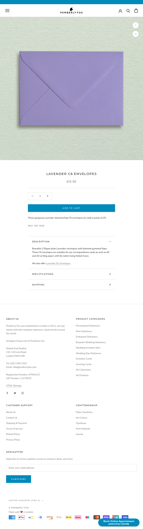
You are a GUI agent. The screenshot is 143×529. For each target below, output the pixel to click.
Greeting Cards (83, 364)
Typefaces (81, 423)
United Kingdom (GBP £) (24, 500)
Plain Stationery (84, 331)
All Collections (83, 369)
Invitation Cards (84, 358)
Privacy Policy (13, 439)
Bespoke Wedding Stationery (91, 342)
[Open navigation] (7, 10)
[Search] (128, 10)
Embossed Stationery (87, 336)
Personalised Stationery (88, 325)
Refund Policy (13, 434)
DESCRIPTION (41, 241)
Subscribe (18, 479)
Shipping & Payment (16, 423)
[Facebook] (7, 393)
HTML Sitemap (13, 385)
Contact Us (11, 417)
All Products (82, 375)
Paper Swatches (84, 412)
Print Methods (83, 428)
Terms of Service (14, 428)
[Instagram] (22, 393)
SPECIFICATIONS (42, 274)
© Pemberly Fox (19, 507)
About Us (11, 412)
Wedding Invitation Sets (88, 347)
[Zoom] (136, 25)
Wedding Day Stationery (88, 353)
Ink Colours (81, 417)
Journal (79, 434)
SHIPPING (38, 284)
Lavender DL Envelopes (58, 263)
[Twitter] (15, 393)
